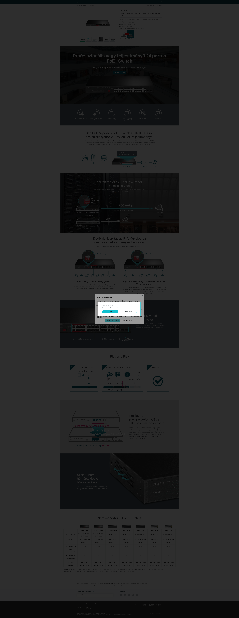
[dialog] (119, 309)
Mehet (110, 311)
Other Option (128, 311)
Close (138, 303)
